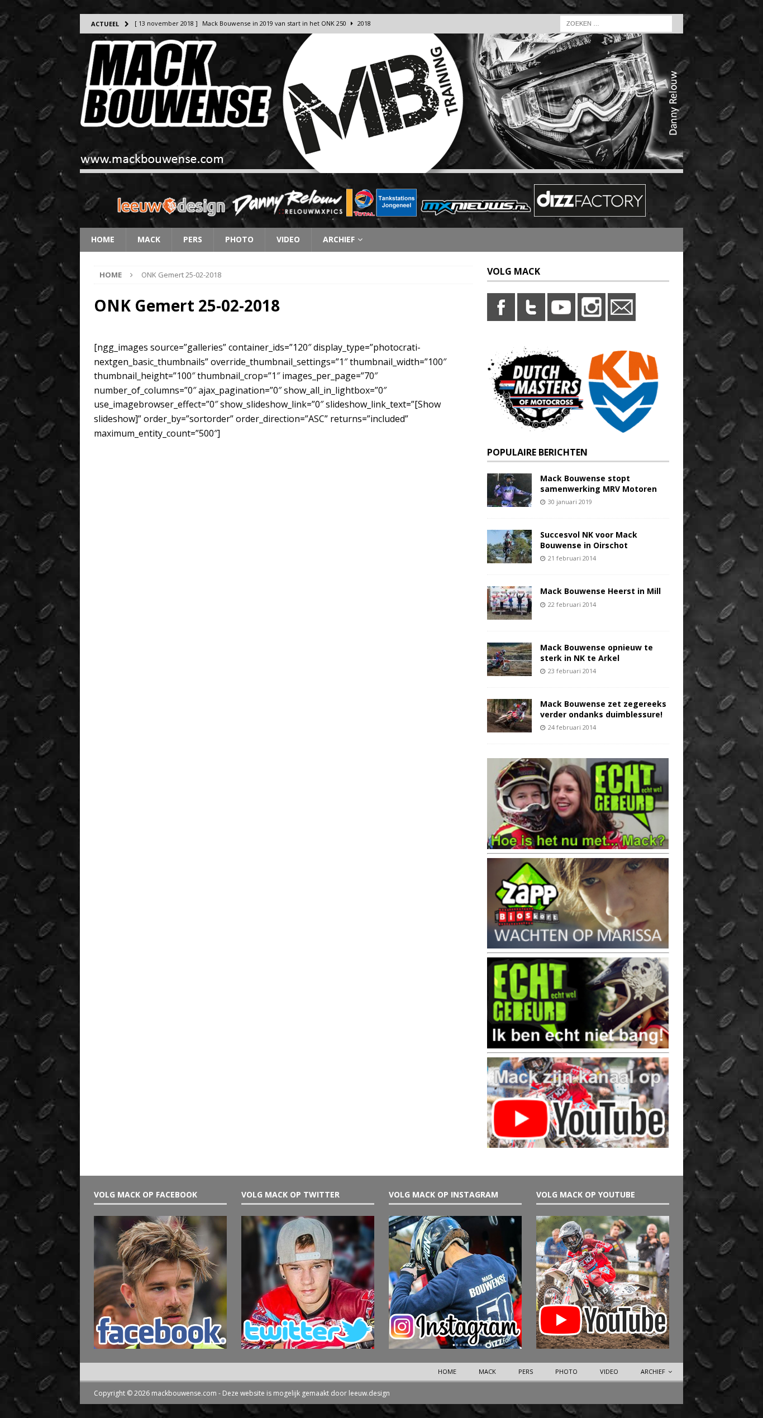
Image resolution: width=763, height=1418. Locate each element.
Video (288, 239)
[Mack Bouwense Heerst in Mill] (509, 613)
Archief (339, 239)
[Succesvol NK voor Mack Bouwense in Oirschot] (509, 557)
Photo (239, 239)
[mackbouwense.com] (381, 166)
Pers (192, 239)
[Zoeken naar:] (616, 22)
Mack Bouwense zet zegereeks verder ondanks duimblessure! (603, 708)
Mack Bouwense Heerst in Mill (600, 591)
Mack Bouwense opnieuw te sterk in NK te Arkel (596, 652)
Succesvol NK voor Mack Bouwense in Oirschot (588, 539)
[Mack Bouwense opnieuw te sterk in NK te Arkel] (509, 669)
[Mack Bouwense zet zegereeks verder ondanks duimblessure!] (509, 726)
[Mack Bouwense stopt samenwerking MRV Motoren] (509, 500)
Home (103, 239)
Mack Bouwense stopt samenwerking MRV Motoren (598, 483)
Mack (148, 239)
